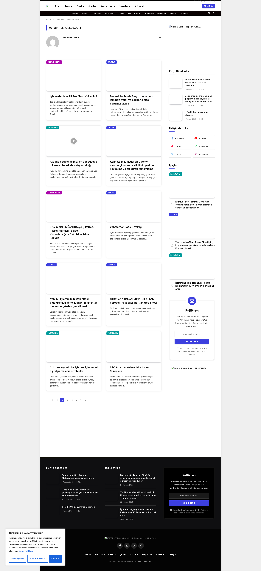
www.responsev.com (142, 561)
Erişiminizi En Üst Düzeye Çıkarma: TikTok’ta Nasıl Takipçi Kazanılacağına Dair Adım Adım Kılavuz (72, 232)
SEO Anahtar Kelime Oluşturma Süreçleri (129, 369)
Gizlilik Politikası (201, 510)
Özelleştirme (17, 559)
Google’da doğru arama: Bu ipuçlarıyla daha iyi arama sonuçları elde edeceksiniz (198, 99)
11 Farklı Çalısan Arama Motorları (196, 113)
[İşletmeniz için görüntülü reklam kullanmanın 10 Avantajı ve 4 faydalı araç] (192, 266)
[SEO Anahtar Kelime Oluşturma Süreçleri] (133, 346)
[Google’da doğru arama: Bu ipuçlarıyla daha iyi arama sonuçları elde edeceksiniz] (175, 99)
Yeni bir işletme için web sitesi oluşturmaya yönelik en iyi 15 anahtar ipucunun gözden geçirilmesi (73, 302)
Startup (92, 6)
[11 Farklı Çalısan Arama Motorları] (175, 115)
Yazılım (80, 6)
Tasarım (69, 6)
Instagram (161, 13)
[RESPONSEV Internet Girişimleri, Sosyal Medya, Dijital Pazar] (47, 6)
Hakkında (99, 554)
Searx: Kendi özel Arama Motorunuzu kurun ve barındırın (197, 82)
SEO (129, 13)
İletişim (172, 554)
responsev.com (71, 37)
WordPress (149, 13)
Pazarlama (124, 6)
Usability (137, 13)
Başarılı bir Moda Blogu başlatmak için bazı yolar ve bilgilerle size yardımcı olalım (131, 100)
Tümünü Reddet (38, 559)
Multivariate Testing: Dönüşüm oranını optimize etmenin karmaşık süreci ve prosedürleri (193, 204)
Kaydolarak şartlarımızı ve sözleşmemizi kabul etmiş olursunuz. (192, 351)
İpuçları (85, 13)
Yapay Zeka (109, 13)
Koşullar (147, 554)
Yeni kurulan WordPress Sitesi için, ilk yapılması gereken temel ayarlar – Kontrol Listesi (195, 245)
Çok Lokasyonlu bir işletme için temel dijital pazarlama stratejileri (74, 369)
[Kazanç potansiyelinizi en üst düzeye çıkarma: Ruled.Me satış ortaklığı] (73, 141)
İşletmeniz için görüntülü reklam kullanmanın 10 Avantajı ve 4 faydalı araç (194, 285)
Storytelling (96, 13)
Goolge (121, 13)
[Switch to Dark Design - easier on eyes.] (213, 13)
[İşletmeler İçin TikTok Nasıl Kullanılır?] (73, 75)
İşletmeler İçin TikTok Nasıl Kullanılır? (73, 96)
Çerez (123, 554)
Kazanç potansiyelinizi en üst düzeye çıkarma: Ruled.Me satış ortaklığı (73, 163)
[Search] (209, 13)
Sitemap (160, 554)
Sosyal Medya (108, 6)
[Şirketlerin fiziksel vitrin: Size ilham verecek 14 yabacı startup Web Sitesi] (133, 278)
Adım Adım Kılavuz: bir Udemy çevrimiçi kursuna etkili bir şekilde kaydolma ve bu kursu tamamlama (132, 165)
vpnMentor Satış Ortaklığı (126, 227)
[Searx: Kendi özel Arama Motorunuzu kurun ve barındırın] (175, 83)
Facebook (184, 13)
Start (58, 6)
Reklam (112, 554)
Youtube (172, 13)
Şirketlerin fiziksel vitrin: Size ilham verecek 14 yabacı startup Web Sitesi (133, 300)
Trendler (75, 13)
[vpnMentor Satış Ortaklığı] (133, 206)
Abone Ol (208, 6)
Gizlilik (134, 554)
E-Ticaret (139, 6)
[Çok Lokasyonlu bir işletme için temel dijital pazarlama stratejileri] (73, 346)
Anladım (55, 559)
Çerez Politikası (26, 551)
